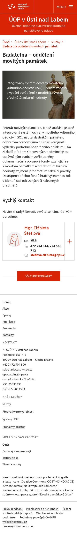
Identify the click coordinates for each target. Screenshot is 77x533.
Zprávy (6, 315)
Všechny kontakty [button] (38, 276)
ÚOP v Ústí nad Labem (38, 19)
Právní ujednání (12, 509)
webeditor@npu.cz (14, 522)
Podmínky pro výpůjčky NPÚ (38, 517)
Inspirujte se (10, 458)
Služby (6, 404)
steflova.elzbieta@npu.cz (48, 255)
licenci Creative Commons (29, 481)
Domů (6, 302)
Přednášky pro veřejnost (17, 411)
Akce (5, 308)
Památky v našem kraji (16, 451)
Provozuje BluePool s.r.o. (17, 526)
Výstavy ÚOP (10, 419)
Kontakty (8, 335)
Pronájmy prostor (13, 427)
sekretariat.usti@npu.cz (17, 369)
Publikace (8, 322)
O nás (5, 444)
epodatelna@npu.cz (15, 374)
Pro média (9, 328)
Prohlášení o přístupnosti (42, 509)
